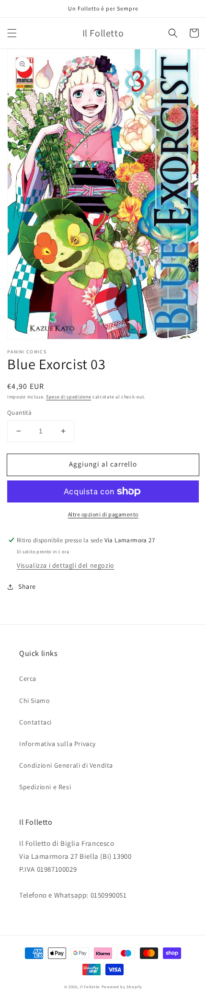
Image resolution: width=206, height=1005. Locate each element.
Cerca (27, 678)
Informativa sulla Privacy (57, 743)
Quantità (19, 413)
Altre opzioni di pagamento (103, 514)
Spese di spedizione (68, 397)
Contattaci (35, 722)
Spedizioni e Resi (45, 787)
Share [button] (27, 586)
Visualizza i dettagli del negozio (65, 565)
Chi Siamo (34, 700)
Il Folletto (90, 986)
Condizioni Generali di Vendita (66, 765)
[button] (12, 33)
